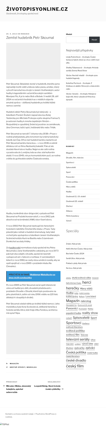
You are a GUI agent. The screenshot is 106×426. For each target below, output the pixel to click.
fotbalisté (95, 278)
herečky (72, 288)
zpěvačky (79, 348)
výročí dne (87, 343)
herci (86, 282)
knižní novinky (84, 293)
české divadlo (76, 360)
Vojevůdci (70, 344)
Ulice (93, 340)
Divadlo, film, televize (75, 157)
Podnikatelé (83, 309)
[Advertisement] (33, 61)
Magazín (14, 363)
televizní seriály (78, 339)
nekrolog (32, 367)
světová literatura (74, 327)
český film (75, 366)
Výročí (68, 221)
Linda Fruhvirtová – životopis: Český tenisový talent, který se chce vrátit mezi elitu (82, 60)
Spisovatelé (71, 167)
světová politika (75, 330)
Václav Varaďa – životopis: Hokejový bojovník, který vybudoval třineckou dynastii (81, 97)
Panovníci (70, 177)
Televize (84, 335)
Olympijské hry (71, 305)
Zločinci (69, 206)
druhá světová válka (81, 278)
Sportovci (70, 162)
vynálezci (78, 344)
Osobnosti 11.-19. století (76, 196)
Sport (68, 172)
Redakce (25, 34)
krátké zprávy (17, 367)
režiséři (69, 318)
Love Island (91, 296)
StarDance (85, 323)
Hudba (68, 191)
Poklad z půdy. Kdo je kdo (76, 263)
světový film (73, 334)
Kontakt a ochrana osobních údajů (19, 414)
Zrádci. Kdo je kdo (73, 244)
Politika (90, 309)
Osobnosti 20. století (74, 201)
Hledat (69, 34)
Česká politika (72, 182)
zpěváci (90, 347)
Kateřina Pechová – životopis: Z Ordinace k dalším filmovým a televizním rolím (83, 86)
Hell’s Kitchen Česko (73, 283)
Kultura (82, 296)
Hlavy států (70, 187)
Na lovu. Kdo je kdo (74, 268)
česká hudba (92, 353)
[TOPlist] (4, 424)
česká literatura (73, 356)
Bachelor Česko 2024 (75, 253)
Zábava (69, 211)
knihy (76, 293)
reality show (90, 313)
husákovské (15, 247)
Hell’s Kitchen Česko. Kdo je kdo (79, 249)
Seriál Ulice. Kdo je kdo (75, 258)
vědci (96, 344)
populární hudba (73, 313)
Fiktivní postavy (72, 216)
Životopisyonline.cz (37, 9)
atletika (68, 278)
